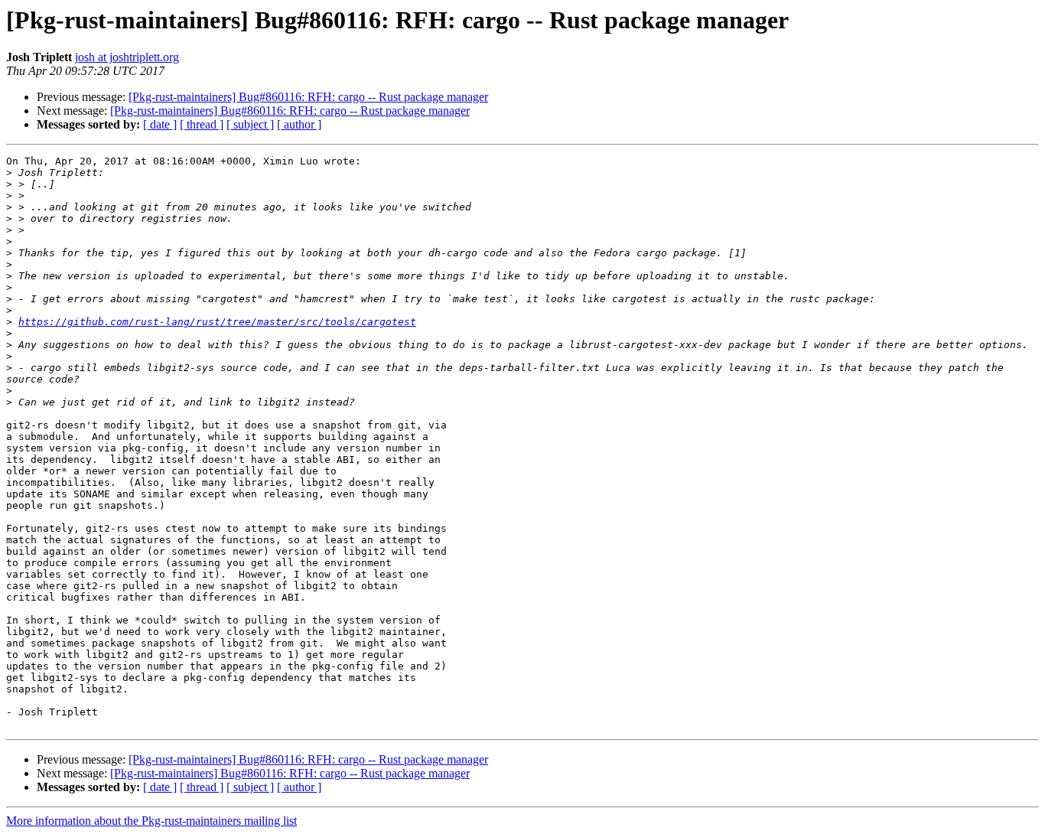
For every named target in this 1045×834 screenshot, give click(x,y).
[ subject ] (250, 124)
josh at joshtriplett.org (127, 57)
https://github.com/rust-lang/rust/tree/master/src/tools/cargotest (217, 321)
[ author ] (299, 124)
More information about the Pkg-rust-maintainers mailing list (151, 820)
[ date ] (160, 124)
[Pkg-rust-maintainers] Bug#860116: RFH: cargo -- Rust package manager (308, 96)
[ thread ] (201, 124)
